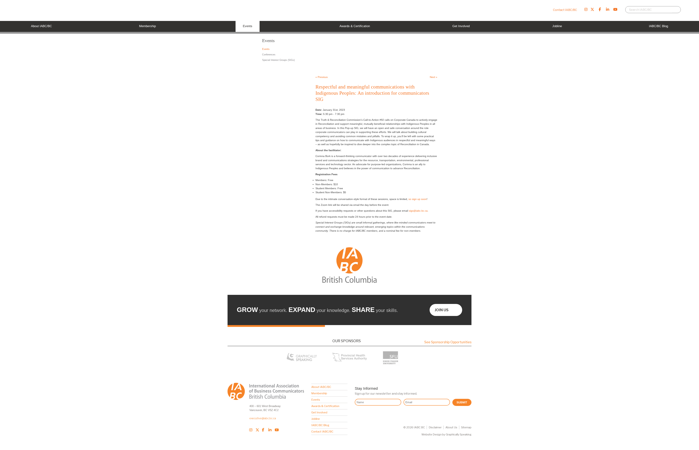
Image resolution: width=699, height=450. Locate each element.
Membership (319, 393)
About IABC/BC (321, 387)
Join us (442, 310)
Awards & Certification (325, 406)
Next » (433, 77)
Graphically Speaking (458, 434)
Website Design (431, 434)
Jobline (315, 418)
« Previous (321, 77)
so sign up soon (417, 199)
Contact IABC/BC (565, 10)
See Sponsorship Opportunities (447, 342)
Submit (462, 402)
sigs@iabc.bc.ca (418, 210)
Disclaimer (435, 427)
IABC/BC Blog (320, 425)
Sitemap (466, 427)
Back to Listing (414, 64)
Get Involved (319, 412)
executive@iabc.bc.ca (262, 418)
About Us (451, 427)
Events (315, 399)
